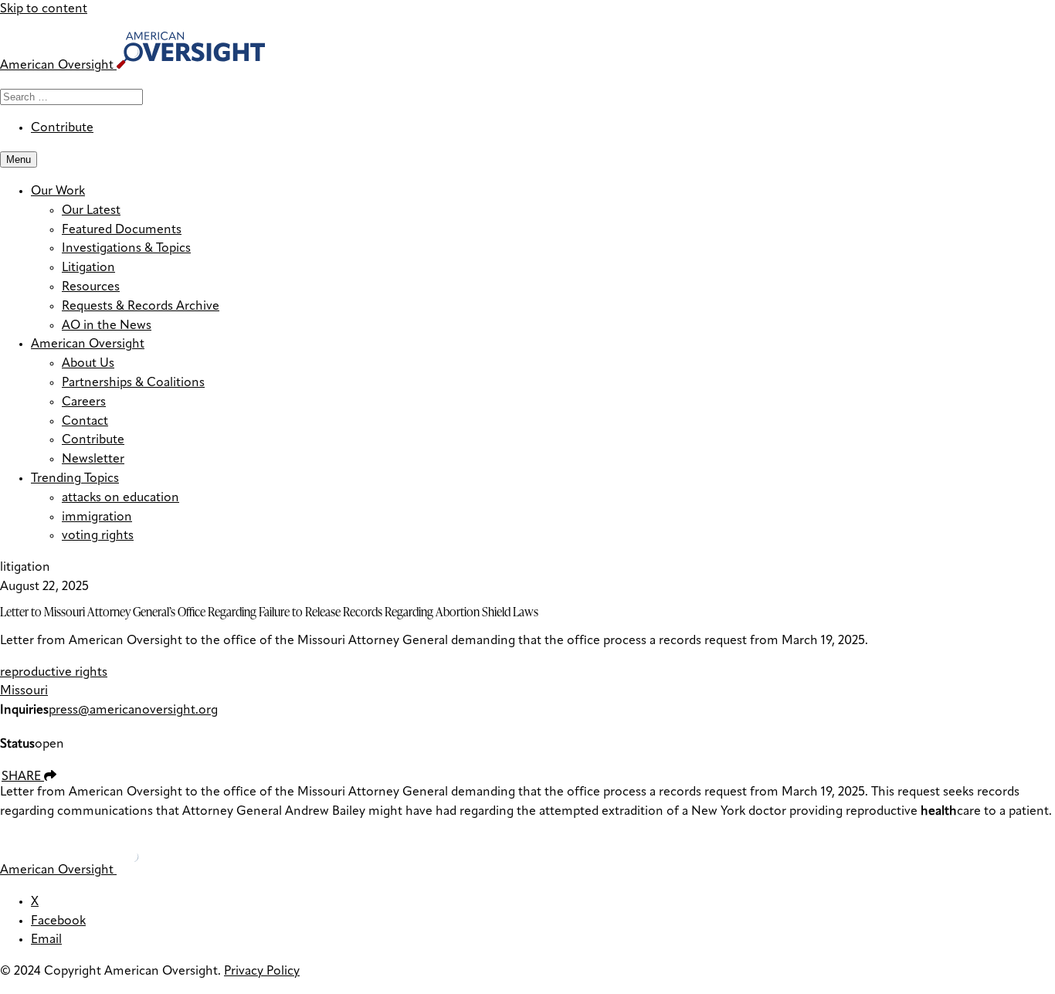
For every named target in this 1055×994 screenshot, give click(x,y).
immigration (97, 517)
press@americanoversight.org (133, 710)
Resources (91, 287)
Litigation (88, 268)
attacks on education (120, 498)
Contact (85, 422)
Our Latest (91, 211)
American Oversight (87, 344)
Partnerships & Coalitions (133, 383)
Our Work (58, 191)
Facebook (58, 921)
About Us (88, 364)
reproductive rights (53, 673)
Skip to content (43, 9)
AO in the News (106, 326)
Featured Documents (121, 230)
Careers (84, 402)
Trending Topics (75, 479)
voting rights (98, 536)
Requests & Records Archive (140, 306)
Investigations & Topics (126, 249)
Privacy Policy (262, 971)
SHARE (23, 777)
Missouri (24, 691)
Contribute (62, 128)
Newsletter (93, 459)
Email (46, 940)
